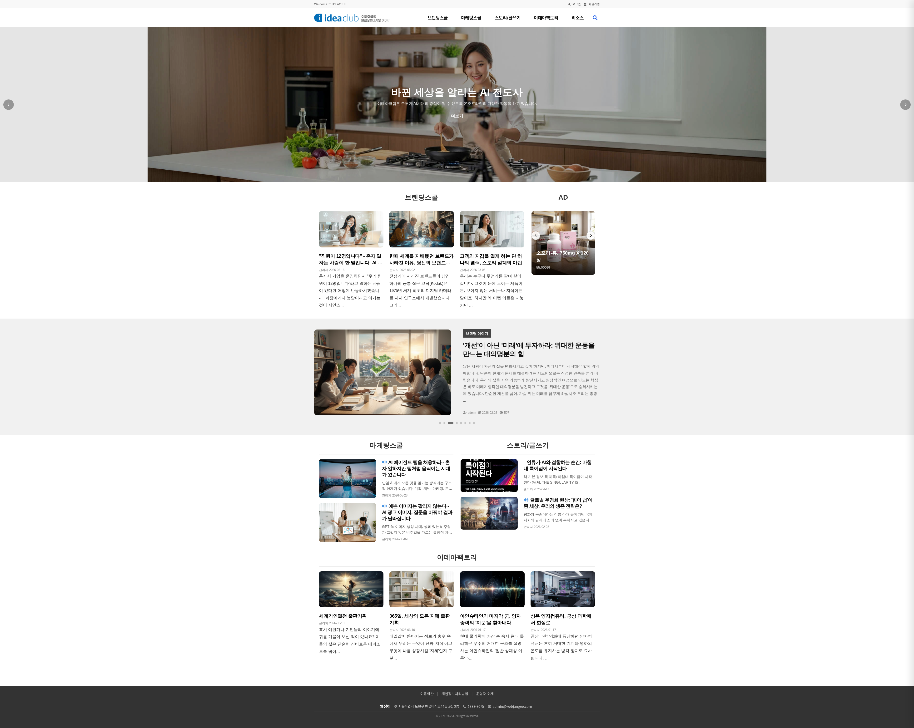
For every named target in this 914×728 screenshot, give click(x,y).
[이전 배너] (536, 235)
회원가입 (593, 4)
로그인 (576, 4)
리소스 (577, 17)
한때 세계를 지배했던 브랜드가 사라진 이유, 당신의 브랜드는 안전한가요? (421, 262)
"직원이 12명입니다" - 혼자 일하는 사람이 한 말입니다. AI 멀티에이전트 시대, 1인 (350, 262)
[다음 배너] (590, 235)
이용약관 (427, 693)
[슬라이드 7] (470, 423)
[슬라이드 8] (474, 423)
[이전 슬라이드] (8, 104)
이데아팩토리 (546, 17)
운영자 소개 (485, 693)
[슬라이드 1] (440, 423)
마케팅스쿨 (471, 17)
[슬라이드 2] (444, 423)
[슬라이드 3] (450, 423)
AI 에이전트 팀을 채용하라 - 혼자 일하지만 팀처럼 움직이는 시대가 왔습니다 (416, 468)
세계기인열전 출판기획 (343, 616)
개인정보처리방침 (455, 693)
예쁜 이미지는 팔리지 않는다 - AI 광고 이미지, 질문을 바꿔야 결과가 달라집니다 (417, 512)
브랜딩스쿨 (437, 17)
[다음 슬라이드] (905, 104)
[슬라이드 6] (465, 423)
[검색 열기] (595, 18)
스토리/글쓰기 (508, 17)
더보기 (457, 116)
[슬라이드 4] (457, 423)
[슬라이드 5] (461, 423)
